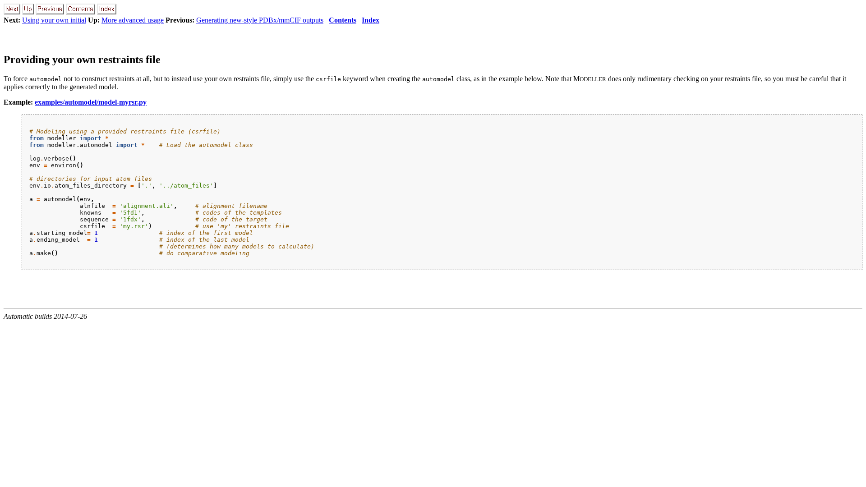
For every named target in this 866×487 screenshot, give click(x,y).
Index (370, 20)
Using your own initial (54, 20)
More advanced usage (132, 20)
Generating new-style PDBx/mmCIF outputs (259, 20)
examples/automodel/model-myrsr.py (91, 102)
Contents (342, 20)
